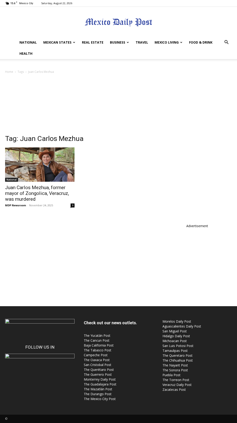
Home (9, 72)
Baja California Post (99, 345)
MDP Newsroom (15, 205)
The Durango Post (98, 394)
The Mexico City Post (100, 399)
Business (117, 42)
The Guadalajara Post (100, 384)
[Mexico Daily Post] (118, 22)
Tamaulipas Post (175, 350)
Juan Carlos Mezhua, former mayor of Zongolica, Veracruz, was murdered (37, 193)
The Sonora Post (175, 370)
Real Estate (92, 42)
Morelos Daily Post (176, 321)
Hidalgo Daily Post (176, 336)
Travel (142, 42)
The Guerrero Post (98, 374)
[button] (226, 43)
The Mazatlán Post (98, 389)
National (28, 42)
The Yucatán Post (97, 335)
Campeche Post (96, 355)
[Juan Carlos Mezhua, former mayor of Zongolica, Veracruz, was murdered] (40, 164)
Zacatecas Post (174, 389)
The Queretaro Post (177, 355)
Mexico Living (167, 42)
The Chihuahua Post (177, 360)
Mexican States (57, 42)
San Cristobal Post (97, 365)
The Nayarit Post (175, 365)
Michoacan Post (174, 341)
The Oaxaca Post (97, 360)
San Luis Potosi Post (177, 345)
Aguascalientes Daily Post (181, 326)
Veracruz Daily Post (177, 384)
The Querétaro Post (99, 369)
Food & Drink (200, 42)
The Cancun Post (96, 340)
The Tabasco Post (97, 350)
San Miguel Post (174, 331)
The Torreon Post (175, 380)
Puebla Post (171, 375)
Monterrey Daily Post (100, 379)
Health (25, 53)
